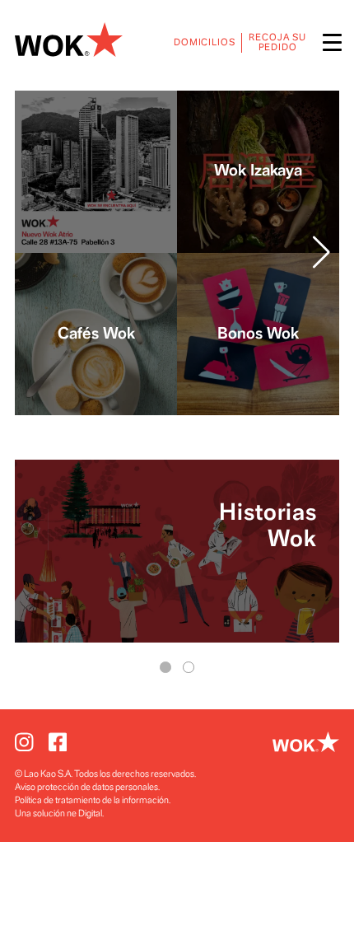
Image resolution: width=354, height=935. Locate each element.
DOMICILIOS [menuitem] (204, 42)
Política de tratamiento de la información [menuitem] (92, 800)
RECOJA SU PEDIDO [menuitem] (277, 42)
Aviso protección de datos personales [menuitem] (86, 787)
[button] (322, 252)
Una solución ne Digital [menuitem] (58, 813)
